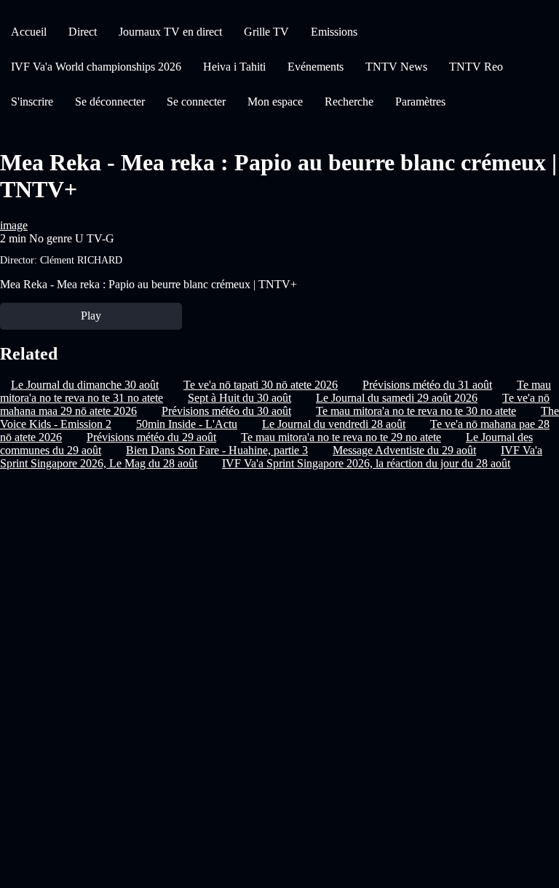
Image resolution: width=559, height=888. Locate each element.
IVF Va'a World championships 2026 (96, 66)
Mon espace (275, 101)
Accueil (29, 31)
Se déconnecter (110, 101)
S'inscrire (32, 101)
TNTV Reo (476, 66)
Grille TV (266, 31)
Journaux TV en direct (170, 31)
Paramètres (420, 101)
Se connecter (196, 101)
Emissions (334, 31)
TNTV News (396, 66)
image (14, 225)
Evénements (316, 66)
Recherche (349, 101)
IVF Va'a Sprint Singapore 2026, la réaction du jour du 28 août (366, 463)
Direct (82, 31)
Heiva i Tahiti (234, 66)
